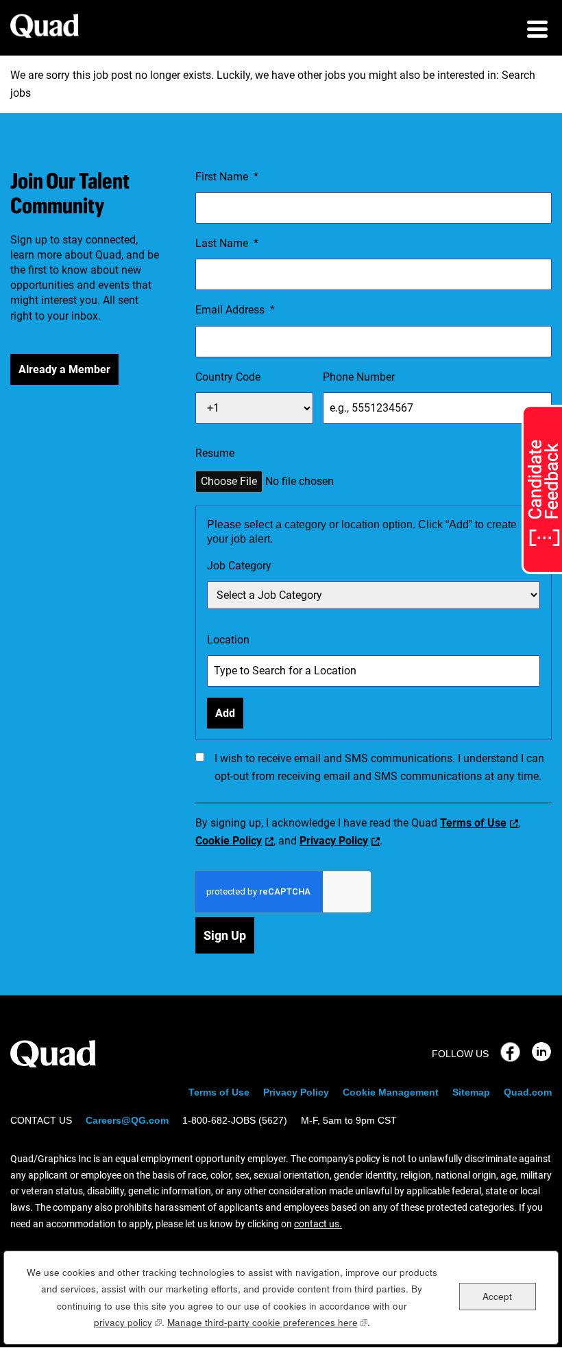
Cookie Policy (228, 840)
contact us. (318, 1223)
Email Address (235, 309)
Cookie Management (391, 1092)
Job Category (239, 565)
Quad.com (528, 1092)
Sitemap (471, 1092)
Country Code (227, 376)
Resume (214, 453)
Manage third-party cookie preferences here (267, 1322)
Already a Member (64, 369)
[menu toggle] (537, 31)
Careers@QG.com (127, 1120)
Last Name (226, 243)
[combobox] (373, 595)
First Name (226, 176)
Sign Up (225, 935)
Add (225, 713)
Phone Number (359, 376)
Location (228, 639)
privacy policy (128, 1322)
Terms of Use (473, 822)
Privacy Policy (334, 840)
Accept (497, 1296)
